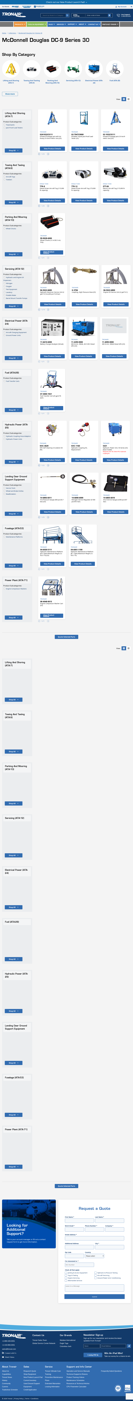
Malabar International (67, 1340)
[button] (20, 24)
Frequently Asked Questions (111, 1371)
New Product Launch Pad (33, 1377)
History (4, 1380)
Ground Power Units (13, 335)
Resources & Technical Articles (77, 1383)
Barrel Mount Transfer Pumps (16, 298)
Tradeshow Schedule (10, 1390)
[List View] (128, 99)
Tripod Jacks (10, 125)
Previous (39, 154)
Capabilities (6, 1374)
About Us (5, 1371)
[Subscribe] (129, 1346)
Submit (94, 1297)
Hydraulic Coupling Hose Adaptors (18, 436)
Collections (12, 33)
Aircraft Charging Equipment (16, 332)
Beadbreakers (11, 494)
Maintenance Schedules (75, 1380)
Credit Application (30, 1390)
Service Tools (10, 488)
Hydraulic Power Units (14, 439)
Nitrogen (9, 283)
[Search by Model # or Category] (67, 15)
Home (4, 33)
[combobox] (55, 15)
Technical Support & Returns (77, 1374)
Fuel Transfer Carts (12, 381)
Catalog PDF (92, 1355)
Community (6, 1383)
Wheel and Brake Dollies (14, 491)
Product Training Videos (75, 1377)
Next (48, 154)
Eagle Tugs (64, 1343)
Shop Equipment (30, 1374)
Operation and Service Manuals (78, 1371)
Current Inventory (30, 1380)
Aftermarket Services (75, 1281)
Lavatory (9, 292)
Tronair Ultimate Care (53, 1371)
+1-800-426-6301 (126, 16)
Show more (10, 94)
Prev (39, 258)
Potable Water (11, 295)
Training (48, 1374)
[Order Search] (109, 15)
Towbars (9, 180)
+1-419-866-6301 (8, 1345)
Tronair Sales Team (39, 1340)
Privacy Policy (18, 1399)
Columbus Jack (65, 1346)
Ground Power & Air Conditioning (109, 1278)
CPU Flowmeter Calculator (76, 1387)
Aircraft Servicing (103, 1275)
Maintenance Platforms (14, 537)
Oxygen (9, 286)
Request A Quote (30, 1371)
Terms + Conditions (31, 1399)
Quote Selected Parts (66, 637)
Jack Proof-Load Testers (14, 128)
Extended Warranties (52, 1383)
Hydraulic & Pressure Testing (107, 1273)
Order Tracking (76, 15)
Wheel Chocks (11, 229)
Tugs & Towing (73, 1275)
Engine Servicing (73, 1278)
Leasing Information (52, 1387)
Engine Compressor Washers (16, 589)
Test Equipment (11, 289)
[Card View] (124, 99)
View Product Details (52, 148)
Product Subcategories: (12, 122)
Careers (5, 1387)
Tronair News (7, 1377)
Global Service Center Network (43, 1343)
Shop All (12, 150)
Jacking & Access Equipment (77, 1273)
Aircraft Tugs (10, 177)
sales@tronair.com (9, 1349)
